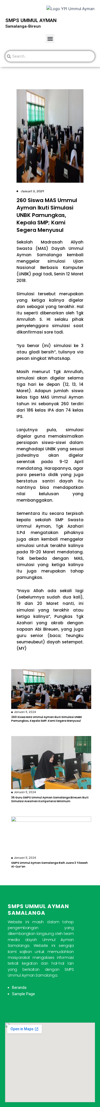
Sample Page (23, 993)
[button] (50, 38)
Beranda (19, 987)
